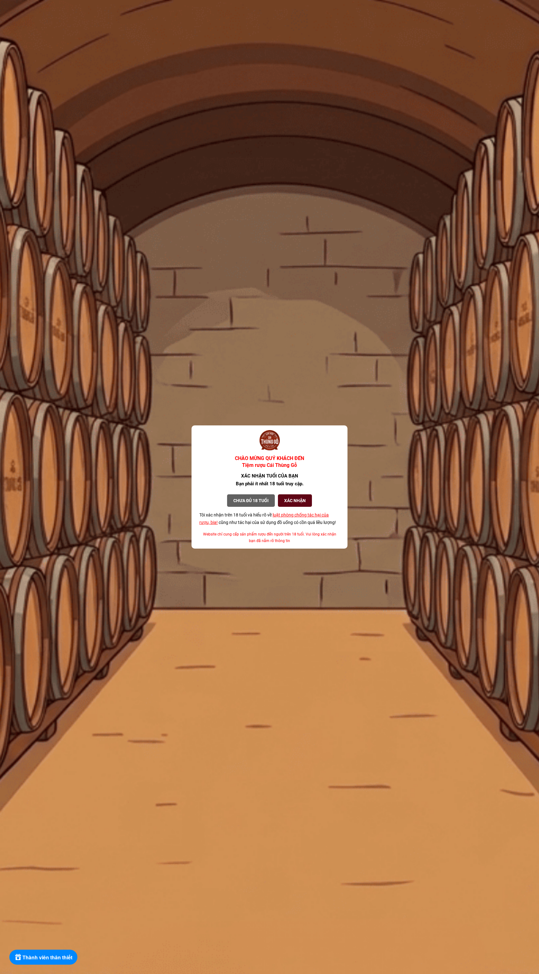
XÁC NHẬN (295, 500)
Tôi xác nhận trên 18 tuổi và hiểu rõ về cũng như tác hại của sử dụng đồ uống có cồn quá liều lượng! (267, 518)
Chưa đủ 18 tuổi (251, 500)
